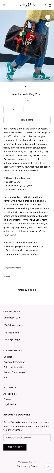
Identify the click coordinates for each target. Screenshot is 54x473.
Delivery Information (13, 367)
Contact (7, 356)
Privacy (7, 399)
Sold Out (27, 120)
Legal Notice (10, 404)
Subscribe (15, 447)
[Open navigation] (4, 5)
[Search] (45, 5)
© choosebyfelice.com (27, 462)
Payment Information (14, 362)
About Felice (10, 393)
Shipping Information (12, 268)
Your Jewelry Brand (27, 466)
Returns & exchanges (14, 372)
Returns (6, 277)
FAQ (5, 377)
